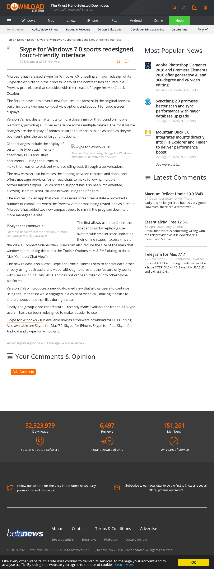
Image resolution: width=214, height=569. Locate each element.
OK (193, 562)
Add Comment (23, 372)
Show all (202, 29)
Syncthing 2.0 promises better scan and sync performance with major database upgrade (178, 108)
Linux (71, 20)
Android (136, 20)
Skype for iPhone (77, 325)
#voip (79, 343)
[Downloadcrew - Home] (25, 7)
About (57, 528)
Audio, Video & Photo (45, 29)
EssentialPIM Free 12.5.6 (166, 221)
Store (158, 20)
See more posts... (168, 164)
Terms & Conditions (113, 528)
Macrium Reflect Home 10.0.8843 (174, 193)
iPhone (92, 20)
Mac (51, 20)
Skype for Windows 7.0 (61, 76)
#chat (12, 343)
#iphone (34, 343)
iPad (114, 20)
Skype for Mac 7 (104, 87)
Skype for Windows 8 (43, 331)
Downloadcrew (136, 539)
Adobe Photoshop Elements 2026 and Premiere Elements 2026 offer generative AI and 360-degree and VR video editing (181, 74)
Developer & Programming (147, 29)
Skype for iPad (104, 325)
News (179, 20)
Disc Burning (179, 29)
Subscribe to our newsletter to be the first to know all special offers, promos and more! (165, 488)
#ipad (22, 343)
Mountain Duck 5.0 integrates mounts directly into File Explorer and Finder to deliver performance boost (181, 142)
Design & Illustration (110, 29)
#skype (68, 343)
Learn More (124, 564)
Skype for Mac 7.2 (48, 325)
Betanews (89, 539)
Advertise (148, 528)
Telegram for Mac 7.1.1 (165, 254)
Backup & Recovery (78, 29)
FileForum (111, 539)
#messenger (51, 343)
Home (10, 40)
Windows (28, 20)
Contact (79, 528)
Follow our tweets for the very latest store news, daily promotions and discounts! (56, 487)
